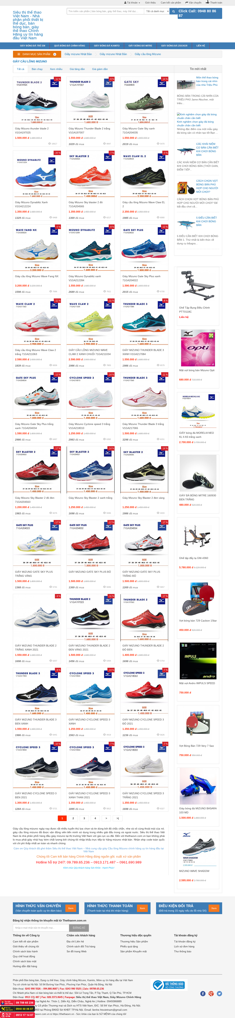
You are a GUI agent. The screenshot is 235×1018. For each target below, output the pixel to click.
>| (118, 818)
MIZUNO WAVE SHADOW (194, 871)
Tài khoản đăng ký (185, 941)
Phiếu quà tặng (129, 946)
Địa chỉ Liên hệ (75, 941)
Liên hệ (200, 45)
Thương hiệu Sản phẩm (134, 941)
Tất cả (20, 69)
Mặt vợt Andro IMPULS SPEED (197, 683)
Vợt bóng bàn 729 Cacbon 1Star (198, 620)
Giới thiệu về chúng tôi (26, 946)
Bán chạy (37, 69)
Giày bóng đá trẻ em (32, 45)
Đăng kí (79, 927)
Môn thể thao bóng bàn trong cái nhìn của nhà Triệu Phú (207, 81)
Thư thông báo (182, 951)
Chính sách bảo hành (25, 951)
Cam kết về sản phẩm (25, 941)
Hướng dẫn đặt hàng (25, 966)
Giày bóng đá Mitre (140, 45)
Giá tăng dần (77, 69)
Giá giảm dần (100, 69)
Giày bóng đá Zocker (174, 45)
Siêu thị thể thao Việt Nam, (93, 997)
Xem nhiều (56, 69)
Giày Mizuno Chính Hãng (125, 997)
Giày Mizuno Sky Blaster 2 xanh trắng (90, 497)
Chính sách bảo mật (24, 961)
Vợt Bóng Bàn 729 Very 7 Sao (196, 745)
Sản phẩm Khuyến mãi (133, 951)
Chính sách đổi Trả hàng (81, 946)
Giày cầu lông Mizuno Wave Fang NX (36, 276)
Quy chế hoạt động (24, 956)
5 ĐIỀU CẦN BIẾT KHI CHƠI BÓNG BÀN (206, 221)
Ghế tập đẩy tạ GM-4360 (193, 558)
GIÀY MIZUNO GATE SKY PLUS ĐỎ (90, 571)
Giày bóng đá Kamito (107, 45)
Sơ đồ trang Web (76, 951)
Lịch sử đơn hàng (184, 946)
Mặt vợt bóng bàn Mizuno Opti (196, 370)
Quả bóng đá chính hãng (69, 45)
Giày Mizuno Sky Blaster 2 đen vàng (143, 497)
